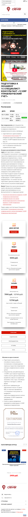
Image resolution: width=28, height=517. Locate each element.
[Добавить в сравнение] (16, 451)
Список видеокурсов (6, 1)
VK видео (13, 57)
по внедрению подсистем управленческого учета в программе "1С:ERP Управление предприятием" (13, 211)
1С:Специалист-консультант (11, 24)
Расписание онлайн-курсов (6, 4)
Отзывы (13, 345)
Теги (13, 349)
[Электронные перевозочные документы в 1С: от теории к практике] (14, 456)
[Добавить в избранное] (10, 451)
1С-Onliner (23, 509)
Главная (3, 24)
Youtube (23, 57)
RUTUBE (8, 57)
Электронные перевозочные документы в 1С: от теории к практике (14, 465)
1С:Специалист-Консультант (11, 135)
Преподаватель (13, 341)
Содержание (13, 336)
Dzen (18, 57)
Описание (13, 332)
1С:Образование (19, 512)
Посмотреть (14, 232)
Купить (14, 250)
